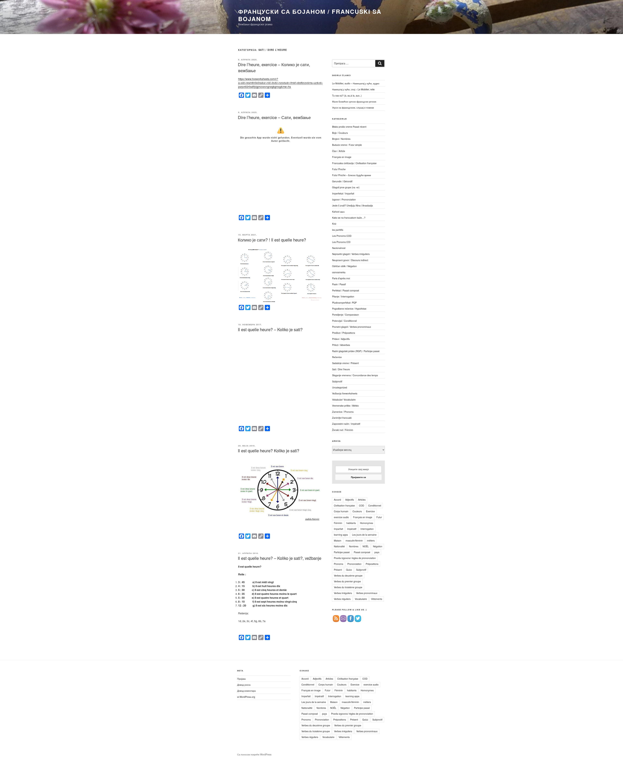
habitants (351, 523)
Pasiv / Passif (339, 284)
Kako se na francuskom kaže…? (348, 217)
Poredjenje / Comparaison (345, 314)
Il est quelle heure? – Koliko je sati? (270, 329)
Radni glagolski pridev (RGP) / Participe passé (355, 351)
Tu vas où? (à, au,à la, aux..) (347, 95)
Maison (337, 540)
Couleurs (357, 511)
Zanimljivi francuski (342, 417)
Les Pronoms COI (341, 242)
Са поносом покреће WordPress (254, 754)
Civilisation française (344, 505)
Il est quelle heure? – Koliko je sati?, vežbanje (279, 558)
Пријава (241, 678)
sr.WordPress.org (246, 696)
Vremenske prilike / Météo (345, 405)
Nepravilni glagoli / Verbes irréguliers (351, 254)
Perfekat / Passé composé (345, 290)
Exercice (370, 511)
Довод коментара (246, 690)
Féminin (338, 523)
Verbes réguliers (342, 598)
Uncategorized (339, 387)
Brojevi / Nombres (341, 138)
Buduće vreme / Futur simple (347, 144)
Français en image (341, 157)
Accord (337, 499)
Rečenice (337, 357)
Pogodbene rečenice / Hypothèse (349, 308)
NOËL (366, 546)
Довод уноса (243, 684)
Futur (379, 517)
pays (376, 552)
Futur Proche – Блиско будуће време (351, 175)
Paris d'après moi (341, 278)
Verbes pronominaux (366, 593)
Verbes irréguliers (343, 593)
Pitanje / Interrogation (343, 296)
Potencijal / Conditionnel (344, 320)
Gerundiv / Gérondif (342, 181)
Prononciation (354, 563)
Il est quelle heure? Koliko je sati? (268, 450)
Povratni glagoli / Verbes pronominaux (351, 326)
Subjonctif (337, 381)
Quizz (349, 569)
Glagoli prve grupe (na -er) (346, 187)
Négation (377, 546)
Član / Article (338, 151)
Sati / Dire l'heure (341, 369)
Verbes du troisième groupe (348, 587)
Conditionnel (374, 505)
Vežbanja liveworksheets (344, 393)
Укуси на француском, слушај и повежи (353, 107)
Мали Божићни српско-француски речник (354, 101)
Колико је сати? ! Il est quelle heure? (272, 240)
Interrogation (367, 528)
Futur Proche (339, 169)
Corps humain (341, 511)
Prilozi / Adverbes (341, 345)
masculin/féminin (354, 540)
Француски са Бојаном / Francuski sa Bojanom (309, 15)
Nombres (353, 546)
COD (361, 505)
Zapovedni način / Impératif (346, 423)
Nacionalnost (338, 248)
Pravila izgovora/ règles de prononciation (355, 558)
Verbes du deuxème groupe (348, 575)
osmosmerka (338, 272)
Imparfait (338, 528)
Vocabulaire (361, 598)
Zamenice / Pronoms (343, 411)
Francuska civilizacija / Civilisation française (354, 163)
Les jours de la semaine (364, 534)
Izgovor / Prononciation (344, 199)
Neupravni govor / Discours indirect (350, 260)
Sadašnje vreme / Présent (345, 363)
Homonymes (366, 523)
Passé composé (362, 552)
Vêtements (376, 598)
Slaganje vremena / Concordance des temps (355, 375)
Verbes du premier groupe (347, 581)
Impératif (351, 528)
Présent (338, 569)
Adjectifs (349, 499)
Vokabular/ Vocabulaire (344, 399)
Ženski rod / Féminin (342, 430)
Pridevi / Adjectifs (341, 339)
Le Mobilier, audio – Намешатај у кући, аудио (355, 83)
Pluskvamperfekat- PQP (344, 302)
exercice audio (341, 517)
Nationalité (339, 546)
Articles (362, 499)
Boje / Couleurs (340, 132)
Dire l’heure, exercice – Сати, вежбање (274, 117)
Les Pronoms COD (341, 235)
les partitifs (337, 229)
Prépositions (372, 563)
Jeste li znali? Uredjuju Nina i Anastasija (352, 205)
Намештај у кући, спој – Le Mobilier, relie (353, 89)
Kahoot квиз (338, 211)
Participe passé (342, 552)
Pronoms (338, 563)
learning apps (341, 534)
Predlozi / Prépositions (343, 332)
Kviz (334, 223)
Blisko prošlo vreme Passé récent (349, 126)
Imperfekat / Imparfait (343, 193)
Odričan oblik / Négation (344, 266)
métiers (371, 540)
